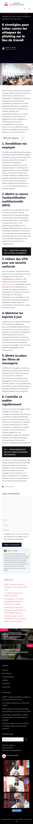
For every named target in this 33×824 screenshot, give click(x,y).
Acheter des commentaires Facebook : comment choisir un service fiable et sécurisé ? (15, 610)
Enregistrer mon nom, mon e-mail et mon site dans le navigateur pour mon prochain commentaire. (16, 536)
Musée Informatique (8, 14)
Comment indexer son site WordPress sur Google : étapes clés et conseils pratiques (15, 618)
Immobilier (5, 683)
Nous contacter (7, 748)
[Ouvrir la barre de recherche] (25, 8)
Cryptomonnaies (8, 677)
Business (5, 670)
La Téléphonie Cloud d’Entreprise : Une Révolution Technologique (15, 652)
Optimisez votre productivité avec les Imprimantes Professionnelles (14, 636)
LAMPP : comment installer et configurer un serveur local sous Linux (15, 587)
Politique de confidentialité (11, 750)
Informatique (21, 14)
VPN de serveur (9, 284)
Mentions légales (8, 745)
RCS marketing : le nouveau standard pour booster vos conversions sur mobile (14, 601)
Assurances (6, 687)
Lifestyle (5, 680)
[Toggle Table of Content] (21, 138)
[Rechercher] (26, 739)
